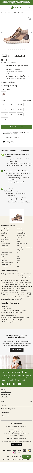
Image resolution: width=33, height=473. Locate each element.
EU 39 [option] (4, 109)
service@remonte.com (20, 438)
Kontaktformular (6, 392)
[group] (16, 110)
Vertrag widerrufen (16, 444)
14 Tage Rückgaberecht (23, 1)
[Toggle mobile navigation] (2, 7)
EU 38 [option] (20, 104)
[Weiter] (31, 32)
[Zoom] (29, 18)
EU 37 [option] (12, 104)
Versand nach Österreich (9, 1)
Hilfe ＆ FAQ (4, 397)
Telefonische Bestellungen (23, 2)
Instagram (13, 384)
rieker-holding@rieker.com (13, 312)
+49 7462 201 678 (18, 429)
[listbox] (16, 112)
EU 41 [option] (20, 109)
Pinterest (19, 384)
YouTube (8, 384)
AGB (8, 456)
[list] (16, 31)
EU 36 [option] (4, 104)
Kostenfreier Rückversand (8, 2)
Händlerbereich (16, 4)
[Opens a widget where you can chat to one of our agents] (26, 457)
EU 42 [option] (4, 114)
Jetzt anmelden (16, 349)
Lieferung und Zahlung (10, 86)
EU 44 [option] (20, 114)
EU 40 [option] (12, 109)
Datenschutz (14, 456)
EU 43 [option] (12, 114)
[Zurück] (2, 32)
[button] (27, 7)
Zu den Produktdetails (9, 82)
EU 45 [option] (4, 119)
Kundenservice (5, 394)
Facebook (3, 384)
